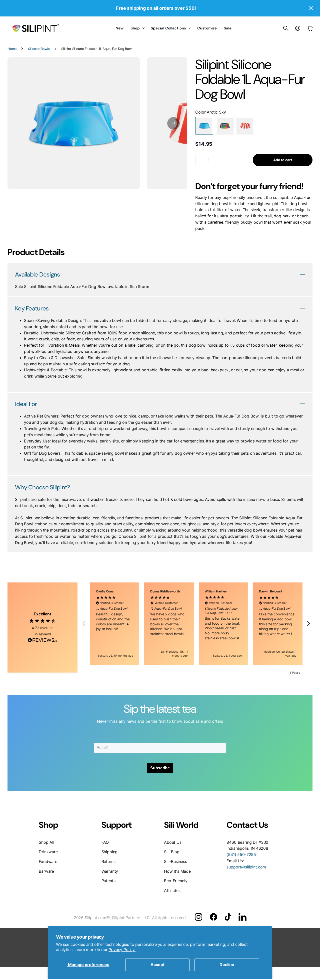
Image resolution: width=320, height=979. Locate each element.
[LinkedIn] (242, 917)
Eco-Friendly (176, 880)
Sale (228, 28)
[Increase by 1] (213, 160)
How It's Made (177, 871)
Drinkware (48, 851)
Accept (157, 964)
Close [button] (310, 8)
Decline (227, 964)
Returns (109, 861)
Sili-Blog (172, 851)
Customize (207, 28)
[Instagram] (198, 917)
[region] (196, 623)
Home (12, 49)
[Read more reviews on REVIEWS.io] (43, 641)
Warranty (110, 871)
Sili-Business (175, 861)
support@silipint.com (246, 866)
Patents (109, 880)
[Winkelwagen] (309, 28)
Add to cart (282, 160)
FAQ (105, 842)
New (120, 28)
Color (210, 112)
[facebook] (213, 917)
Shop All (46, 842)
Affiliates (172, 890)
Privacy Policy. (122, 949)
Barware (46, 871)
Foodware (48, 861)
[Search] (285, 28)
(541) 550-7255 (241, 854)
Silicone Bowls (39, 49)
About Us (173, 842)
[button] (173, 123)
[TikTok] (228, 917)
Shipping (110, 851)
